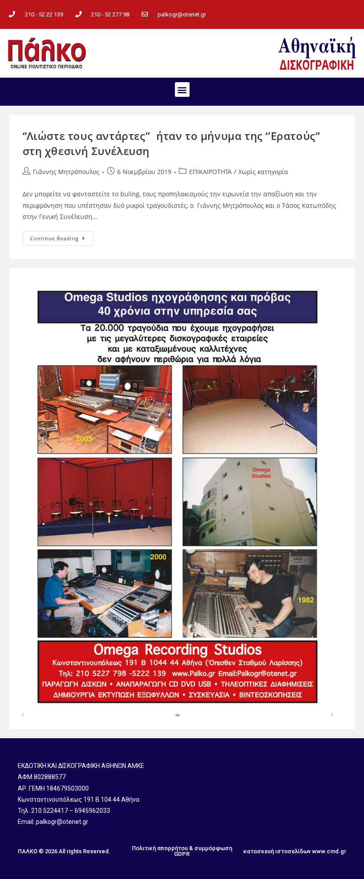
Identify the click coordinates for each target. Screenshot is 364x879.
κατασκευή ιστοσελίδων (277, 851)
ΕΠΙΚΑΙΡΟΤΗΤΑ (210, 171)
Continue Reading (61, 236)
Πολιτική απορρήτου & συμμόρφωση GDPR (182, 851)
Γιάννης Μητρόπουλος (66, 171)
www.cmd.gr (329, 851)
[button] (182, 89)
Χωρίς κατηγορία (263, 171)
